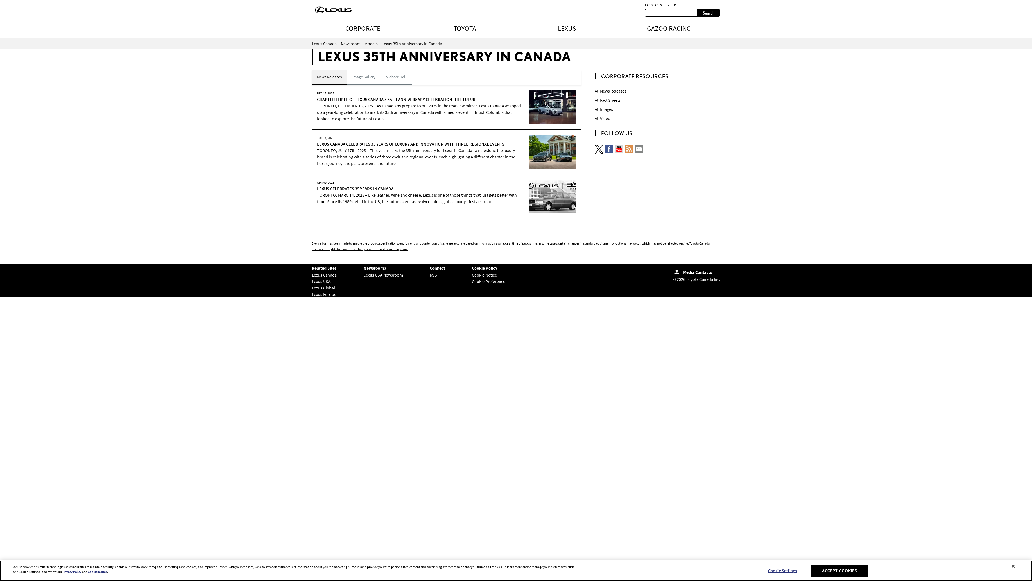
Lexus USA (321, 281)
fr (674, 5)
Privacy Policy (72, 572)
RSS (433, 275)
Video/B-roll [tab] (396, 76)
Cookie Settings (782, 570)
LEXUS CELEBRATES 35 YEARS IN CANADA (355, 188)
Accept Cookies (839, 570)
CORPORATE (362, 28)
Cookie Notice (484, 275)
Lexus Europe (324, 294)
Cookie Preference (488, 281)
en (667, 5)
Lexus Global (323, 287)
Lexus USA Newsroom (383, 275)
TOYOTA (465, 28)
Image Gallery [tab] (363, 76)
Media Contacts (697, 272)
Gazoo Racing (669, 28)
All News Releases (610, 91)
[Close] (1013, 566)
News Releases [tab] (329, 76)
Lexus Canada (324, 275)
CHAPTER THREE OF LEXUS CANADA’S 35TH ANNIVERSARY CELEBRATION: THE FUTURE (397, 99)
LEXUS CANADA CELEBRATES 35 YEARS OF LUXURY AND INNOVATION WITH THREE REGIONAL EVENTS (410, 144)
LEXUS (567, 28)
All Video (602, 118)
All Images (604, 109)
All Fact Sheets (608, 100)
